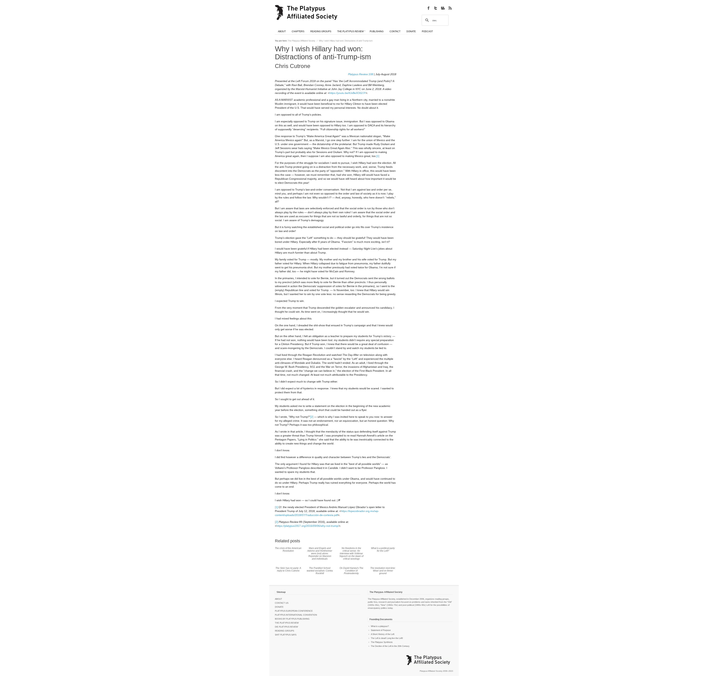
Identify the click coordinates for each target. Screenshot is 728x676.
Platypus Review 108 (360, 74)
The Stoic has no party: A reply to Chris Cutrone (288, 569)
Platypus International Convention (296, 615)
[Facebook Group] (428, 8)
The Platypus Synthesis (382, 642)
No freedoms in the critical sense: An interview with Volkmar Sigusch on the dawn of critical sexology (351, 553)
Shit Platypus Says (285, 635)
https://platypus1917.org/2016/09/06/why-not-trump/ (307, 525)
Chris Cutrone (292, 66)
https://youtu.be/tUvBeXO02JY (347, 92)
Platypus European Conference (294, 611)
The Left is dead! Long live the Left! (387, 638)
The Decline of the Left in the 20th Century (390, 646)
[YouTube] (443, 8)
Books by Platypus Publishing (292, 619)
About (278, 599)
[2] (311, 416)
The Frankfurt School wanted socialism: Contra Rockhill (320, 571)
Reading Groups (284, 631)
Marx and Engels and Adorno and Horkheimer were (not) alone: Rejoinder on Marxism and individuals (319, 553)
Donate (279, 607)
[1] (377, 156)
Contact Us (281, 603)
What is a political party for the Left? (383, 549)
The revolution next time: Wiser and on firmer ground (382, 571)
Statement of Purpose (381, 630)
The (287, 623)
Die (286, 627)
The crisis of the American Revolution (288, 549)
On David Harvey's (351, 571)
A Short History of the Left (382, 634)
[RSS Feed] (450, 8)
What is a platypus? (380, 626)
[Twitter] (436, 8)
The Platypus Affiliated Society (301, 41)
